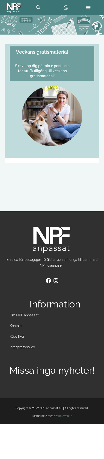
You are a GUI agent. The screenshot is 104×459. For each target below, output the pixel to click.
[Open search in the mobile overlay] (38, 7)
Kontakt (16, 326)
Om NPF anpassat (24, 315)
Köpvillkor (17, 336)
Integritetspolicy (22, 347)
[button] (88, 7)
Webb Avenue (63, 416)
